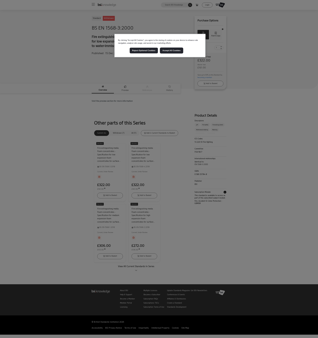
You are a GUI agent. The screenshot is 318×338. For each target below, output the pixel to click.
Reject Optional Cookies (143, 51)
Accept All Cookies (171, 51)
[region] (160, 45)
